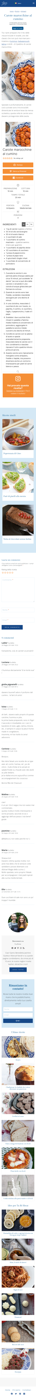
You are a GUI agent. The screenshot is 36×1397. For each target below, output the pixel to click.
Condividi (19, 178)
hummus (13, 41)
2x (27, 224)
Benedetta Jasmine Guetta (18, 23)
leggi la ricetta (17, 28)
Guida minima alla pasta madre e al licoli (18, 1199)
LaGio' (5, 642)
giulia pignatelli (9, 684)
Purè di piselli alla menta (14, 496)
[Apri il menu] (34, 3)
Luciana (5, 662)
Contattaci (26, 1390)
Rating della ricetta (9, 569)
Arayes (18, 1060)
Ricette (17, 11)
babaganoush (23, 41)
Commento (7, 580)
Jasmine (6, 830)
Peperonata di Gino (12, 453)
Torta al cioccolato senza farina (17, 539)
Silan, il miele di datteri (18, 1262)
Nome (5, 610)
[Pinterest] (20, 1394)
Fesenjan (18, 1372)
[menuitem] (18, 3)
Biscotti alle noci (18, 1345)
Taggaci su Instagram (15, 391)
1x (23, 224)
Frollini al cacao (18, 1116)
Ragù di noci (18, 1290)
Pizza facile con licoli (18, 1171)
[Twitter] (16, 1394)
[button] (4, 158)
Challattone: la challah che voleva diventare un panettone (18, 1088)
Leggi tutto (18, 969)
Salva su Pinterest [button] (19, 171)
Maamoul (18, 1317)
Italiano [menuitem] (19, 3)
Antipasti (23, 11)
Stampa (19, 165)
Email (5, 620)
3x (31, 224)
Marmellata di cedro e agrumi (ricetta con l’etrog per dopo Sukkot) (18, 1234)
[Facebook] (12, 1394)
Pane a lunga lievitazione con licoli (18, 1144)
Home (12, 11)
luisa (4, 706)
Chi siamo (16, 1390)
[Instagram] (24, 1394)
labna (4, 44)
